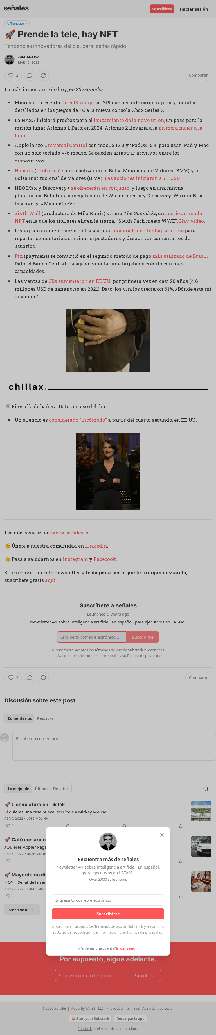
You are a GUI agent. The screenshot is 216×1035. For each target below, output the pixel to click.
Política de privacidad (145, 932)
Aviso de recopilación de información (88, 932)
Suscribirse (108, 913)
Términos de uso (108, 926)
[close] (162, 834)
